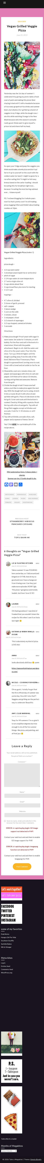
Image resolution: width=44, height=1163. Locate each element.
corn (7, 498)
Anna (14, 655)
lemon (15, 498)
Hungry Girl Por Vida (8, 937)
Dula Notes (5, 934)
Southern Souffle (7, 941)
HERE (14, 424)
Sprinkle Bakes (6, 944)
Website (22, 811)
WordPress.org (6, 973)
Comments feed (7, 969)
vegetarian (27, 502)
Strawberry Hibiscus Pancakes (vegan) (22, 522)
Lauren (15, 604)
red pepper (33, 498)
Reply (37, 563)
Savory (22, 21)
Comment (22, 762)
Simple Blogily (36, 1159)
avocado (32, 494)
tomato (8, 502)
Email (22, 802)
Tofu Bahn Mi (22, 537)
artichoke (9, 494)
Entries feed (5, 966)
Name (22, 792)
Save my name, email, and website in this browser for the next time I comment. (21, 822)
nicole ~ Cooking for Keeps (24, 682)
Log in (3, 963)
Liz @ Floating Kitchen (22, 563)
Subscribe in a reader (9, 1139)
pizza (23, 498)
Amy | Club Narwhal (21, 713)
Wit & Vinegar (6, 947)
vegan (17, 502)
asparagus (21, 494)
